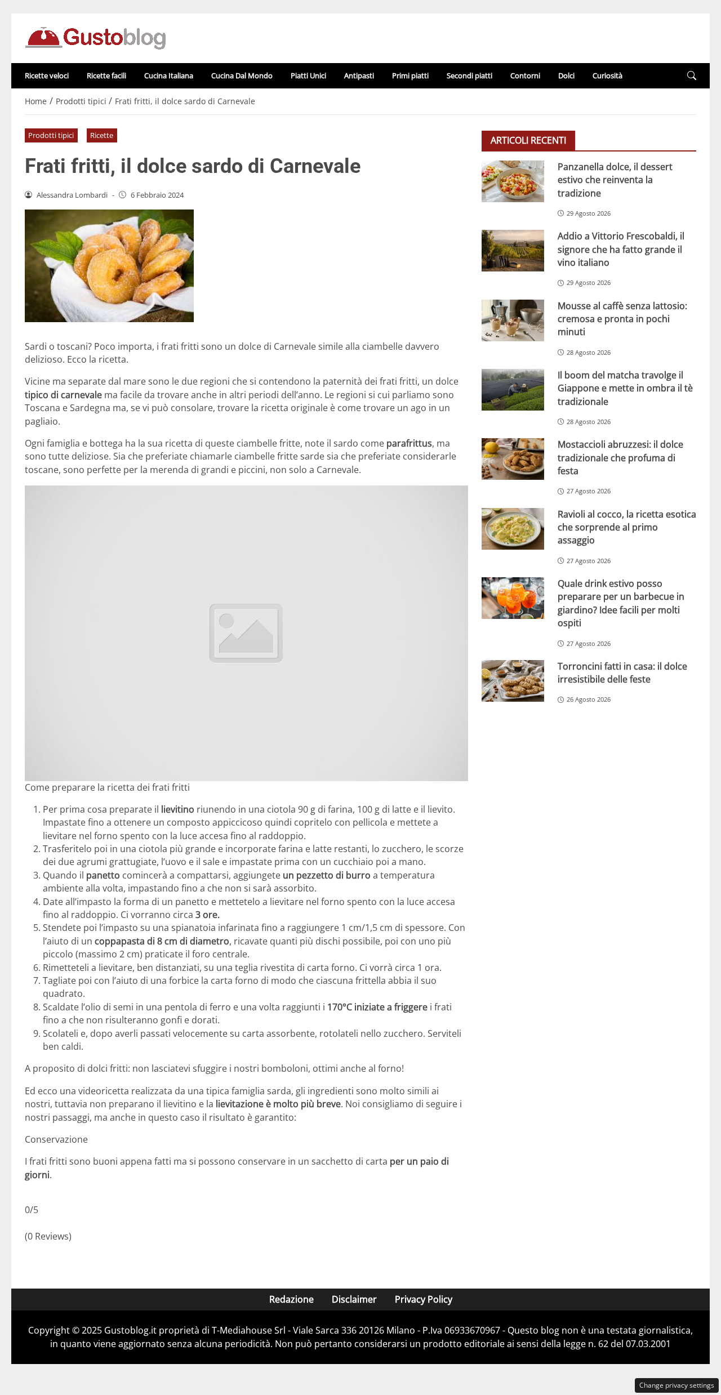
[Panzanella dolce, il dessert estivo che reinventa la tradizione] (513, 181)
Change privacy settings (676, 1385)
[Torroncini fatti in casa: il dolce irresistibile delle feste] (513, 681)
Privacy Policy (423, 1299)
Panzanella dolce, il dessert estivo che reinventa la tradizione (615, 180)
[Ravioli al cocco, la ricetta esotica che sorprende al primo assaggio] (513, 528)
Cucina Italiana (168, 75)
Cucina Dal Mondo (242, 75)
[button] (691, 75)
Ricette (101, 135)
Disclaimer (354, 1299)
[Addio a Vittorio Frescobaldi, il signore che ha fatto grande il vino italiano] (513, 250)
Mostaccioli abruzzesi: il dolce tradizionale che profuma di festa (620, 457)
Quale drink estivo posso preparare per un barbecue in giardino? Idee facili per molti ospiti (621, 603)
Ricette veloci (47, 75)
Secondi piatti (469, 75)
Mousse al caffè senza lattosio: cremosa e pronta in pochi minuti (622, 318)
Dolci (566, 75)
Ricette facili (106, 75)
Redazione (291, 1299)
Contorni (525, 75)
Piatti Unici (308, 75)
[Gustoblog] (95, 37)
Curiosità (607, 75)
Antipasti (359, 75)
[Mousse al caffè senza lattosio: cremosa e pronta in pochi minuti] (513, 320)
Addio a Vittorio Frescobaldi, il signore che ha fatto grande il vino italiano (621, 249)
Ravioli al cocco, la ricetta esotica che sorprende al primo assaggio (627, 526)
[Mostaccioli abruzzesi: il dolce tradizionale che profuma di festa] (513, 459)
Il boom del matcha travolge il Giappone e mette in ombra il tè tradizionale (625, 388)
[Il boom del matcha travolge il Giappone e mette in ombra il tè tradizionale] (513, 390)
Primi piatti (410, 75)
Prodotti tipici (51, 135)
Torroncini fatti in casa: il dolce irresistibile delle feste (622, 672)
